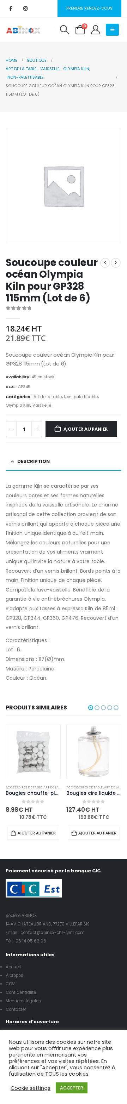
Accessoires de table (24, 787)
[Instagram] (25, 8)
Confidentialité (21, 992)
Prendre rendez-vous (89, 8)
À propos (14, 975)
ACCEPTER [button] (71, 1088)
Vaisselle (41, 405)
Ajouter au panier (86, 429)
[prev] (105, 263)
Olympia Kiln (18, 405)
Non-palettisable (81, 397)
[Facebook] (11, 8)
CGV (10, 984)
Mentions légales (23, 1001)
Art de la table (48, 397)
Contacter (16, 1009)
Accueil (13, 967)
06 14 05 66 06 (31, 941)
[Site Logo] (23, 29)
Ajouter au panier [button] (37, 833)
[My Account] (95, 29)
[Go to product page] (33, 751)
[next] (116, 263)
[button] (64, 29)
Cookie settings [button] (30, 1088)
